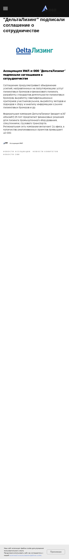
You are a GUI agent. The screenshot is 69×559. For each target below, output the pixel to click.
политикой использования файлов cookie (25, 555)
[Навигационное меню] (5, 8)
